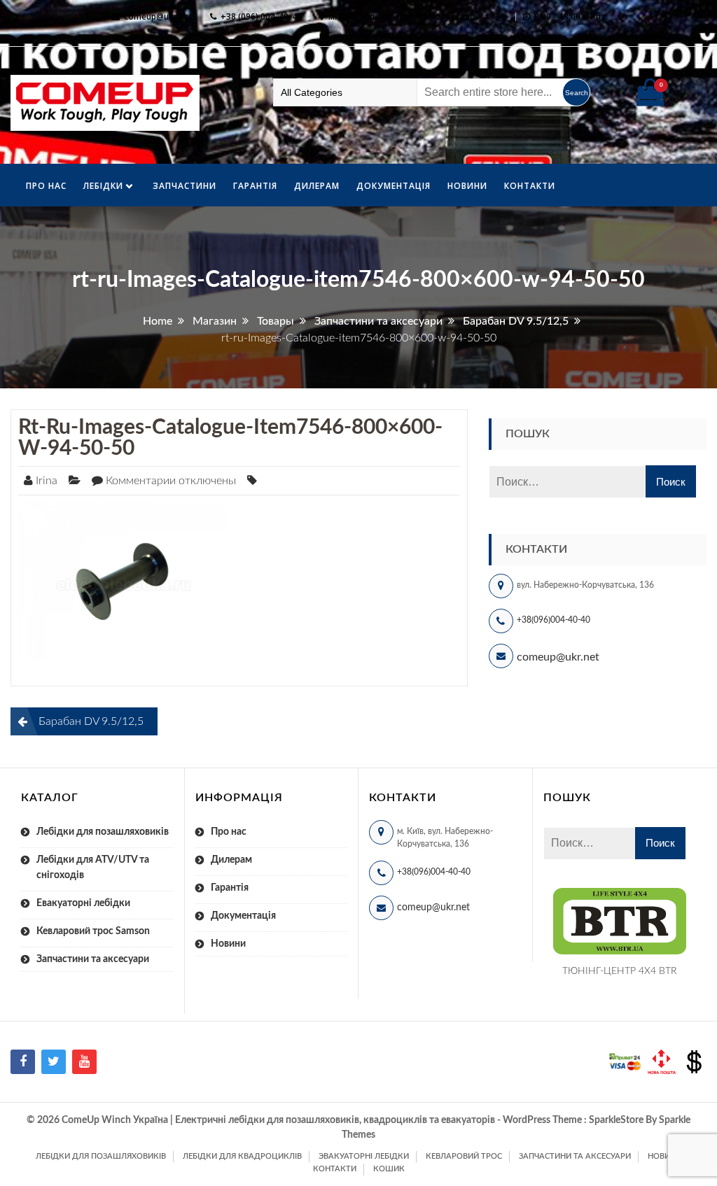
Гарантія (255, 186)
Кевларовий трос (464, 1156)
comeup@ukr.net (158, 16)
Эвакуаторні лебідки (364, 1156)
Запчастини (184, 186)
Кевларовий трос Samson (93, 931)
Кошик (389, 1169)
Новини (467, 186)
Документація (393, 186)
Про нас (46, 186)
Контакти (529, 186)
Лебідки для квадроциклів (242, 1156)
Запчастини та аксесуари (92, 959)
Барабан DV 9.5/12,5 (91, 721)
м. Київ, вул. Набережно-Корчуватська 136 (417, 16)
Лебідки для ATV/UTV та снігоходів (92, 867)
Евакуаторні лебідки (83, 903)
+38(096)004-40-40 (553, 620)
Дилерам (317, 186)
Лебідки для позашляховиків (102, 832)
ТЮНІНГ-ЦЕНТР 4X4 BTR (619, 971)
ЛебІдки (103, 186)
